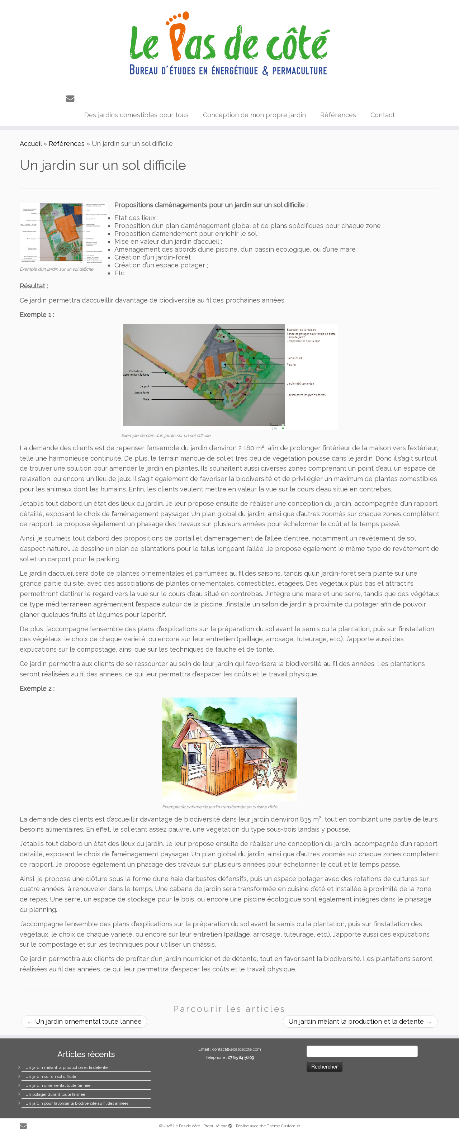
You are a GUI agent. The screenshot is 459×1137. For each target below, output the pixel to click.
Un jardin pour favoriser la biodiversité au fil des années (76, 1103)
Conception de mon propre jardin (254, 115)
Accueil (31, 143)
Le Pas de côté (186, 1126)
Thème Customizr (283, 1126)
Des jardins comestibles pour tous (136, 115)
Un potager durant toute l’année (55, 1094)
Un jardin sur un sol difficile (50, 1076)
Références (338, 115)
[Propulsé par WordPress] (230, 1124)
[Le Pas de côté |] (229, 44)
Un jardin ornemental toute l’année (84, 1021)
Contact (382, 115)
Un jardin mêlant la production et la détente (360, 1021)
